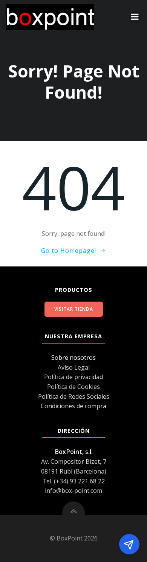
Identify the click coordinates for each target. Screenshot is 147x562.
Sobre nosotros (73, 357)
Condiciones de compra (73, 406)
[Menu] (135, 17)
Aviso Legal (74, 367)
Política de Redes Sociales (73, 396)
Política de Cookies (73, 386)
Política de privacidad (73, 377)
